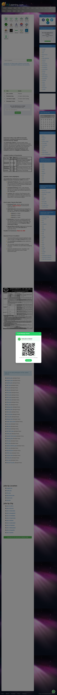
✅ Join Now (28, 360)
